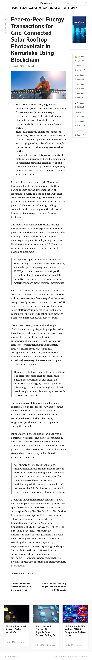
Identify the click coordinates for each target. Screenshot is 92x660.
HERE (33, 573)
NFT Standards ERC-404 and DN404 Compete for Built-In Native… (75, 631)
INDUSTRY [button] (72, 8)
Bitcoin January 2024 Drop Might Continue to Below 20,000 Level (53, 586)
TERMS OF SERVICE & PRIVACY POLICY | (68, 656)
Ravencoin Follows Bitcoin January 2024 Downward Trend (21, 586)
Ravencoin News (19, 8)
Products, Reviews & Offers (52, 8)
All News (33, 8)
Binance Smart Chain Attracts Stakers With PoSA (16, 629)
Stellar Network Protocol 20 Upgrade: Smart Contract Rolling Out (45, 631)
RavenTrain (15, 656)
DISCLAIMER (84, 656)
